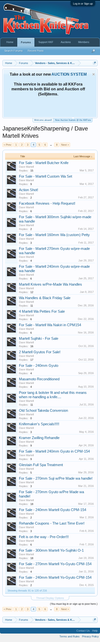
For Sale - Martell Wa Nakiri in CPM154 (50, 325)
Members (83, 42)
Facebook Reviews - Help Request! (47, 203)
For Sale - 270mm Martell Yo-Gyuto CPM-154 (55, 564)
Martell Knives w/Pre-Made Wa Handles (50, 284)
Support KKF (45, 42)
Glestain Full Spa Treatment (41, 465)
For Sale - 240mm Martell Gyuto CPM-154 (52, 510)
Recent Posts (36, 50)
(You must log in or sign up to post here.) (74, 603)
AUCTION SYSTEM (69, 74)
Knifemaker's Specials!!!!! (39, 424)
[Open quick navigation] (94, 63)
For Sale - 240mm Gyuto (38, 366)
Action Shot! (28, 190)
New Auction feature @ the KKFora (73, 120)
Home (9, 42)
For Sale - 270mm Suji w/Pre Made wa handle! (55, 478)
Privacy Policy (90, 636)
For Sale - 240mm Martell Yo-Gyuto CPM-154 (55, 577)
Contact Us (83, 630)
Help (95, 630)
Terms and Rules (69, 636)
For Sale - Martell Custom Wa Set (45, 176)
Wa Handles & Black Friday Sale (44, 298)
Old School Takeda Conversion (43, 410)
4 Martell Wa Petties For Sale (42, 311)
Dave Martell (26, 166)
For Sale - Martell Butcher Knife (43, 163)
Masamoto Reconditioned (39, 379)
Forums (26, 42)
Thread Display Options (50, 598)
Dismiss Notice (93, 74)
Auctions (66, 42)
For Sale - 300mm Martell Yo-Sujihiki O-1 (51, 550)
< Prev (7, 144)
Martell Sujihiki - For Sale (38, 338)
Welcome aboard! (43, 120)
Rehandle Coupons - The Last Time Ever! (51, 523)
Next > (65, 144)
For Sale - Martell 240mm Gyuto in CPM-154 (54, 451)
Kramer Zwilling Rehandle (39, 438)
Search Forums (13, 50)
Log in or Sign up (83, 3)
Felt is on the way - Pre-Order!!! (44, 537)
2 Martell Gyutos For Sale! (39, 352)
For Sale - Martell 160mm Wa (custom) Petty (54, 235)
